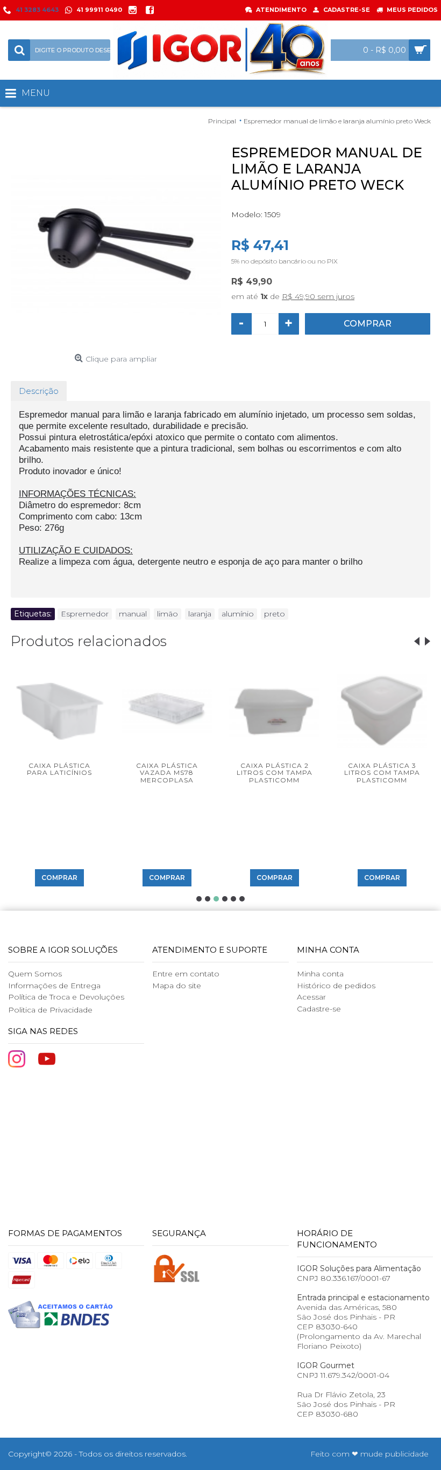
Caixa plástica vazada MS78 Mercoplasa (167, 772)
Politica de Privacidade (50, 1010)
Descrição (39, 391)
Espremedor (85, 614)
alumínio (238, 614)
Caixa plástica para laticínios (59, 768)
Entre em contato (185, 974)
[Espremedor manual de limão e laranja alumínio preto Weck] (115, 244)
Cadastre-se (319, 1009)
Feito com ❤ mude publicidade (369, 1454)
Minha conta (320, 974)
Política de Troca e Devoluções (66, 997)
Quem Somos (35, 974)
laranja (199, 614)
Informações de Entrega (54, 985)
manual (133, 614)
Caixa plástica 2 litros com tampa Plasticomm (274, 772)
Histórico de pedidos (336, 985)
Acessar (311, 997)
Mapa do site (176, 985)
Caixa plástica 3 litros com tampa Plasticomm (382, 772)
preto (274, 614)
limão (167, 614)
